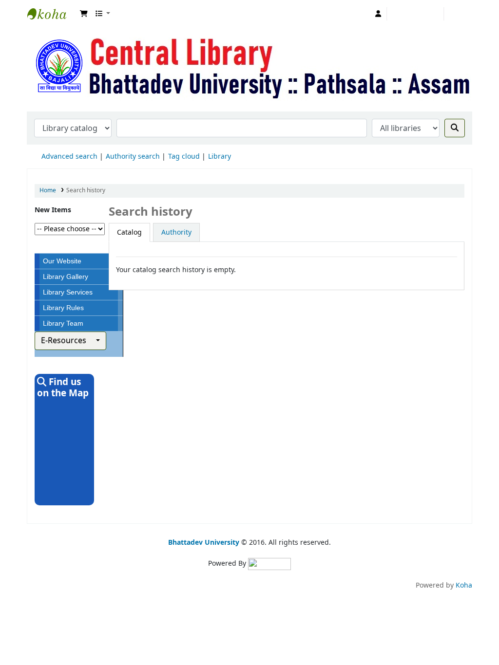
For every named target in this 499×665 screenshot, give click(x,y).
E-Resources (67, 341)
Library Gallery (65, 276)
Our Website (62, 261)
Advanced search (69, 156)
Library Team (63, 323)
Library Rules (63, 308)
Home (47, 190)
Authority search (133, 156)
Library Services (68, 292)
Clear (460, 13)
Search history (415, 14)
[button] (84, 14)
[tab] (129, 232)
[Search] (454, 128)
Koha (464, 585)
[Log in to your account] (378, 14)
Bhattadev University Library (51, 13)
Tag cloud (184, 156)
